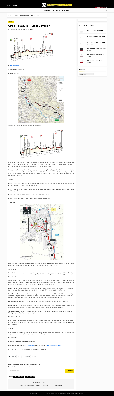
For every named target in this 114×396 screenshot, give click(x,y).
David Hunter (14, 65)
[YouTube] (16, 5)
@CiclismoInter (29, 345)
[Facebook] (8, 5)
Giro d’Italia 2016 (18, 376)
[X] (12, 5)
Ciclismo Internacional (54, 345)
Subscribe (70, 370)
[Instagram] (10, 5)
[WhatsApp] (14, 5)
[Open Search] (106, 10)
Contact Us (66, 10)
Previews (11, 21)
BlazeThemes (79, 393)
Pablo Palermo (13, 29)
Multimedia (56, 10)
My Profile (47, 10)
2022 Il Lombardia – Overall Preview (96, 30)
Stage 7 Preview (30, 376)
